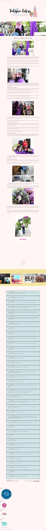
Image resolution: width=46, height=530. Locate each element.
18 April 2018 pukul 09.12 (11, 408)
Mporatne (9, 316)
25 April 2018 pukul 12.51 (11, 450)
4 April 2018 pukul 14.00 (11, 363)
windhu (9, 370)
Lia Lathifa (9, 301)
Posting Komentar (8, 479)
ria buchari (9, 357)
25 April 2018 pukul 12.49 (11, 441)
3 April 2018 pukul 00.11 (11, 339)
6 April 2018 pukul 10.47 (11, 377)
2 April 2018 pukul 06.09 (11, 298)
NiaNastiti (9, 305)
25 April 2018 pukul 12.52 (11, 459)
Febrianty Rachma (10, 421)
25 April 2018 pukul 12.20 (11, 423)
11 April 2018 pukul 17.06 (11, 387)
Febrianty (23, 262)
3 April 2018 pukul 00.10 (11, 334)
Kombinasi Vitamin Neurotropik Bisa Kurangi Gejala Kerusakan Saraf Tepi (32, 481)
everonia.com (10, 361)
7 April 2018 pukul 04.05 (11, 382)
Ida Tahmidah (10, 380)
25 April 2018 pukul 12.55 (11, 477)
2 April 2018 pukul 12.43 (11, 308)
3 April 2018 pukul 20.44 (11, 354)
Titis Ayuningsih (10, 395)
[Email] (24, 265)
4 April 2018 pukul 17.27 (11, 373)
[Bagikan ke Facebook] (20, 265)
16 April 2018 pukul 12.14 (11, 402)
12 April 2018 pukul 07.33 (11, 397)
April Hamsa (9, 366)
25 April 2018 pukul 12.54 (11, 468)
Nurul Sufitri (9, 415)
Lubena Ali (9, 352)
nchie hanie (9, 291)
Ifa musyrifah (10, 405)
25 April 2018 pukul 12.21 (11, 432)
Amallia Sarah (10, 296)
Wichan (9, 400)
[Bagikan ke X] (22, 265)
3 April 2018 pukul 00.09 (11, 329)
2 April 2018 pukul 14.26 (11, 319)
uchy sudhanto (10, 411)
